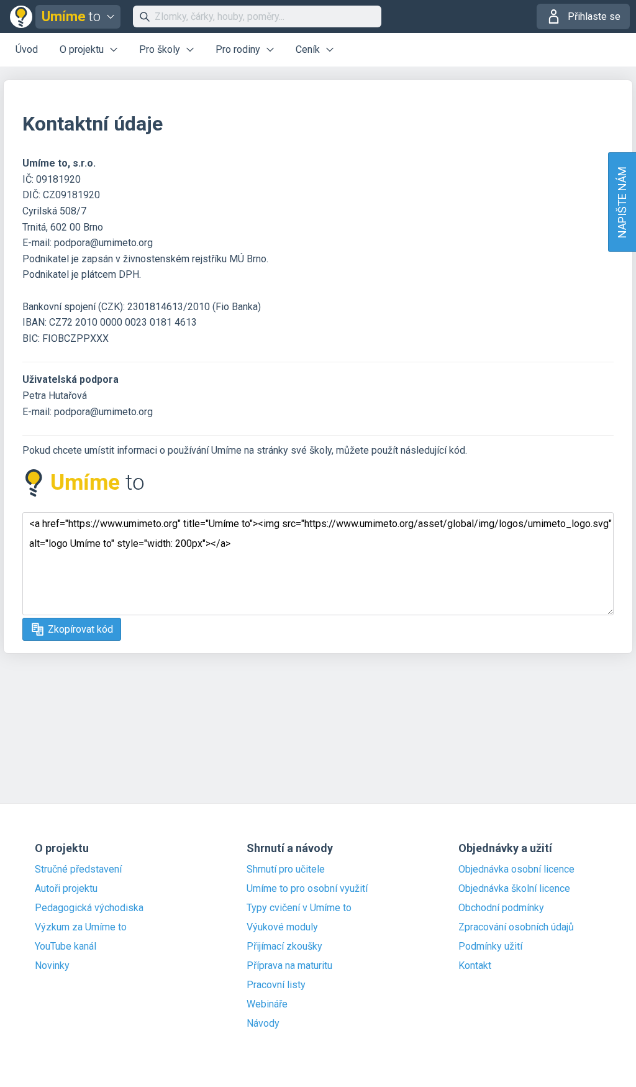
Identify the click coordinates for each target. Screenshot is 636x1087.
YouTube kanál (65, 946)
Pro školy (159, 49)
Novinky (52, 965)
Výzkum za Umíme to (81, 927)
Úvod (27, 49)
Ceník (308, 49)
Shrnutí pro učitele (286, 869)
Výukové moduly (282, 927)
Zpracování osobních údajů (516, 927)
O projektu (82, 49)
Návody (263, 1023)
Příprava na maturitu (289, 965)
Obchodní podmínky (501, 908)
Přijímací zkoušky (284, 946)
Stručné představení (78, 869)
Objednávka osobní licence (516, 869)
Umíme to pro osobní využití (307, 888)
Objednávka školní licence (514, 888)
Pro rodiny (238, 49)
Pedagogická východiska (89, 908)
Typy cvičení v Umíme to (299, 908)
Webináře (267, 1004)
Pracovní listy (276, 985)
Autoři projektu (66, 888)
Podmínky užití (490, 946)
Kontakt (474, 965)
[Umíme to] (84, 496)
